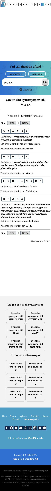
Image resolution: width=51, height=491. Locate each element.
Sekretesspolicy (31, 419)
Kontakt (16, 419)
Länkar (45, 416)
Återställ (27, 89)
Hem (4, 416)
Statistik (35, 416)
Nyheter (23, 416)
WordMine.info (35, 438)
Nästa (25, 122)
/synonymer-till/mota (40, 482)
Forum (13, 416)
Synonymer (15, 73)
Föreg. (11, 122)
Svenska (36, 73)
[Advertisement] (25, 34)
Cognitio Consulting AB (25, 458)
